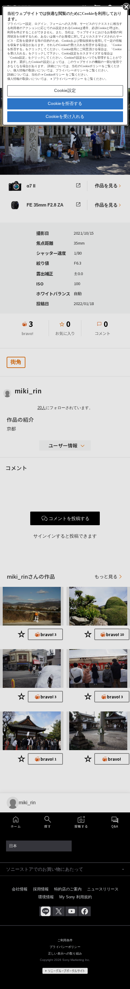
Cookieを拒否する (65, 103)
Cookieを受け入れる (65, 116)
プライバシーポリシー (68, 78)
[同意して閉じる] (125, 6)
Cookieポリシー (54, 74)
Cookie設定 (65, 90)
